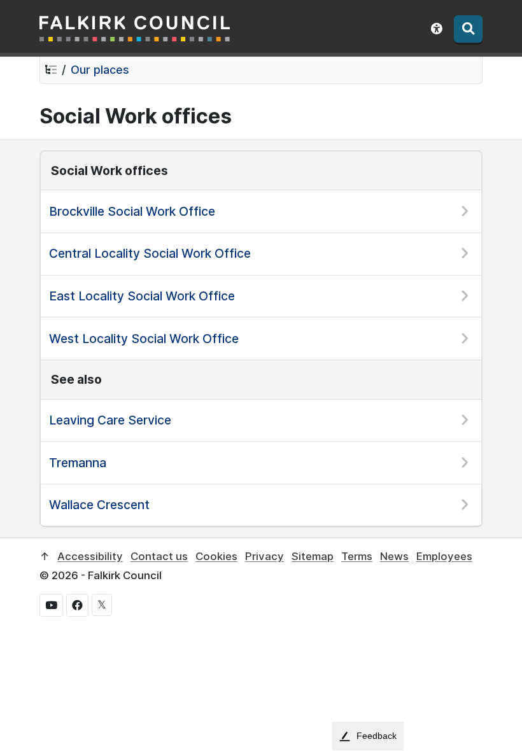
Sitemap (313, 556)
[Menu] (468, 29)
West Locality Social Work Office (144, 338)
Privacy (264, 556)
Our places (100, 69)
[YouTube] (51, 605)
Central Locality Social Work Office (150, 253)
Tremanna (77, 462)
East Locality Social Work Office (142, 296)
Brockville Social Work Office (132, 211)
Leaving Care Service (110, 420)
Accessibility (90, 556)
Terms (356, 556)
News (394, 556)
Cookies (216, 556)
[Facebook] (77, 605)
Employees (444, 556)
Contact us (159, 556)
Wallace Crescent (99, 504)
